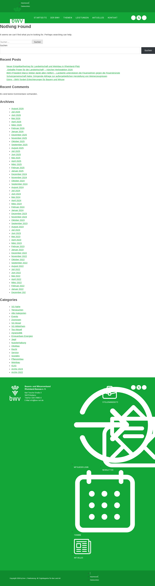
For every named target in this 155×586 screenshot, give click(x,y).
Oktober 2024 (18, 181)
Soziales (15, 356)
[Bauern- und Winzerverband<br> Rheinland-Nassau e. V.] (15, 393)
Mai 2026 (15, 118)
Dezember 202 (18, 292)
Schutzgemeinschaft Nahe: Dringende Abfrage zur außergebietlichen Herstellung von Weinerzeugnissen (57, 76)
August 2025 (17, 148)
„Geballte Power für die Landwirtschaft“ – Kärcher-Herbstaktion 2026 (40, 69)
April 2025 (16, 161)
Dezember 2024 (19, 174)
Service (15, 352)
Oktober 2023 (18, 220)
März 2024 (16, 204)
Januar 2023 (17, 250)
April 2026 (16, 121)
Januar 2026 (17, 131)
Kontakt (113, 18)
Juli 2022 (15, 269)
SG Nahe (15, 306)
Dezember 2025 (19, 135)
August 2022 (17, 266)
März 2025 (16, 164)
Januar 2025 (17, 171)
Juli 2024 (15, 190)
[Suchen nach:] (16, 42)
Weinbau (15, 362)
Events (14, 316)
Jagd (13, 339)
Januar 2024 (17, 210)
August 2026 (17, 108)
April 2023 (16, 240)
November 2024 (19, 177)
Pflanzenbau (17, 359)
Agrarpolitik (16, 333)
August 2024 (17, 187)
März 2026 (16, 125)
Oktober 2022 (18, 259)
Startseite (40, 18)
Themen (67, 18)
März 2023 (16, 243)
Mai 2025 (15, 158)
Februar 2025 (17, 167)
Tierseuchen (17, 310)
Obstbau (15, 346)
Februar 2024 (17, 207)
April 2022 (16, 279)
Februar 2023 (17, 246)
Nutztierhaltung (18, 343)
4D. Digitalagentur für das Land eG (49, 578)
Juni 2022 (16, 272)
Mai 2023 (15, 236)
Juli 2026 (15, 112)
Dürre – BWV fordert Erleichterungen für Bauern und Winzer (36, 79)
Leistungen (82, 18)
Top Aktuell (16, 329)
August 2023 (17, 227)
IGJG (13, 365)
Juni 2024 (16, 194)
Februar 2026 (17, 128)
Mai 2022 (15, 276)
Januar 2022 (17, 289)
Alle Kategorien (18, 313)
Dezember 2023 (19, 213)
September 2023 (19, 223)
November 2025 (19, 138)
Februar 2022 (17, 286)
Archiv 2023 (17, 369)
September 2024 (19, 184)
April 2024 (16, 200)
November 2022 (19, 256)
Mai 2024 (15, 197)
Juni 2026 (16, 115)
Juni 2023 (16, 233)
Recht (14, 349)
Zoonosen (16, 320)
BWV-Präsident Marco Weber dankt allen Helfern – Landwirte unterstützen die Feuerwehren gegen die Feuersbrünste (63, 73)
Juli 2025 (15, 151)
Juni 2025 (16, 154)
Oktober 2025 (18, 141)
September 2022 (19, 263)
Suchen (3, 45)
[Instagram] (144, 17)
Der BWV (55, 18)
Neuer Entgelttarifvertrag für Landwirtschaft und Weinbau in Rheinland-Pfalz (43, 66)
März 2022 (16, 282)
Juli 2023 (15, 230)
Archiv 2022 (17, 372)
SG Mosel (16, 323)
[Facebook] (133, 17)
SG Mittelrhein (18, 326)
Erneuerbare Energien (22, 336)
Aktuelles (98, 18)
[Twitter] (138, 17)
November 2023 (19, 217)
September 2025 (19, 144)
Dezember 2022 (19, 253)
